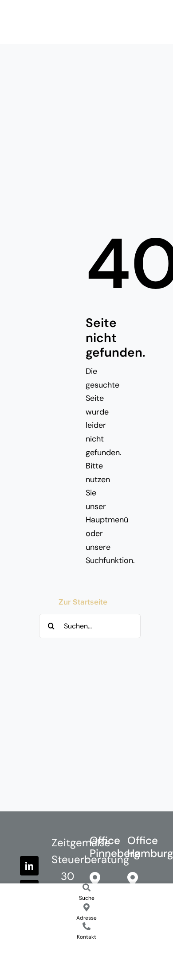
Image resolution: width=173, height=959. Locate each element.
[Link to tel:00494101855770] (86, 926)
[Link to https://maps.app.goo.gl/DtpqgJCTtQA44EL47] (86, 907)
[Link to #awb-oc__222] (86, 946)
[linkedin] (29, 865)
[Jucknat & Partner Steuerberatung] (35, 22)
